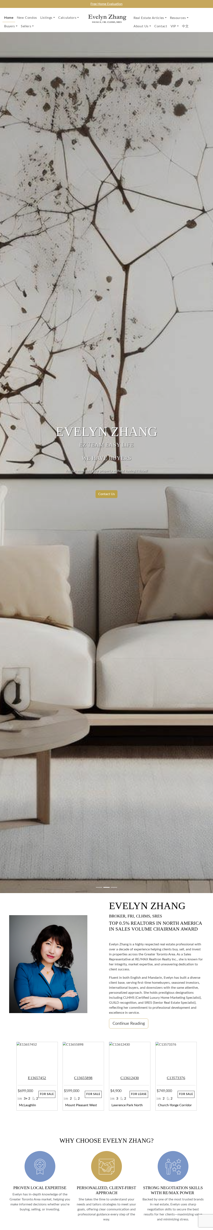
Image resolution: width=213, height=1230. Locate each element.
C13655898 (77, 1078)
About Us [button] (141, 26)
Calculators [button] (67, 17)
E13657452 (31, 1078)
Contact (160, 26)
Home (9, 17)
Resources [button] (178, 18)
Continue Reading (129, 1023)
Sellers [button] (26, 26)
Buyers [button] (9, 26)
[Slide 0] (99, 887)
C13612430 (123, 1078)
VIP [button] (173, 26)
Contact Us (106, 494)
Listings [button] (46, 17)
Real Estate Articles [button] (149, 18)
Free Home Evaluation (106, 4)
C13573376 (170, 1078)
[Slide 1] (106, 887)
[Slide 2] (114, 887)
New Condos (27, 17)
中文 (185, 26)
